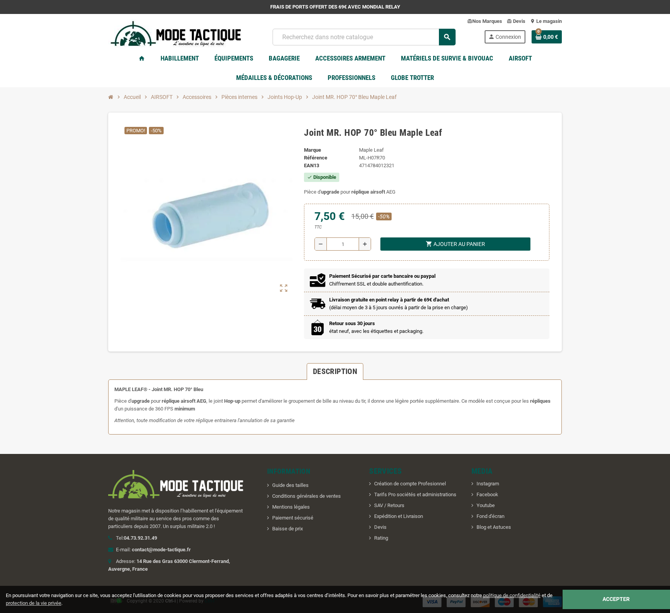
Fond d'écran (490, 516)
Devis (380, 527)
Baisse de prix (287, 529)
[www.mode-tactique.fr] (176, 36)
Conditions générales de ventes (306, 496)
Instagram (488, 484)
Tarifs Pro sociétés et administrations (415, 494)
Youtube (486, 505)
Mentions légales (291, 507)
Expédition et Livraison (398, 516)
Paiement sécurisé (292, 518)
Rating (381, 538)
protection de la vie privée (33, 603)
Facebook (487, 494)
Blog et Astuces (494, 527)
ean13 (311, 165)
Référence (315, 158)
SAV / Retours (389, 505)
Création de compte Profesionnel (410, 484)
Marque (312, 150)
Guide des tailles (290, 485)
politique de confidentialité (511, 595)
